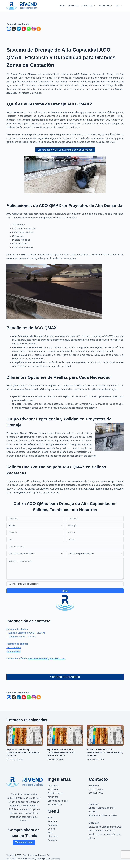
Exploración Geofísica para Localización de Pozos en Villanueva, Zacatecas (105, 752)
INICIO (62, 6)
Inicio (50, 817)
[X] (14, 29)
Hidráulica (53, 789)
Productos (53, 825)
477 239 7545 (96, 789)
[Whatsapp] (29, 29)
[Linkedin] (19, 29)
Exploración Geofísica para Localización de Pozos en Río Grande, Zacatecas (61, 752)
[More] (38, 29)
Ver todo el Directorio (65, 677)
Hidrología (53, 785)
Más (118, 6)
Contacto (52, 840)
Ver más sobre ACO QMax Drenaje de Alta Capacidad (65, 150)
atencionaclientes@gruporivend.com (46, 658)
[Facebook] (9, 29)
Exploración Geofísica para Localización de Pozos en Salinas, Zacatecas (22, 752)
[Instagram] (33, 29)
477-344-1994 (13, 651)
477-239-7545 (13, 647)
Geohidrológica (55, 793)
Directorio (52, 836)
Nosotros (52, 821)
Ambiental (53, 797)
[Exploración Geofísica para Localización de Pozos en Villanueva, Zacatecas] (105, 735)
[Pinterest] (24, 29)
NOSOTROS (73, 6)
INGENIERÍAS (104, 6)
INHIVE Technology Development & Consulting (40, 858)
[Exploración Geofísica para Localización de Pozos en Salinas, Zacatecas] (24, 735)
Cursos (51, 829)
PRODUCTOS (87, 6)
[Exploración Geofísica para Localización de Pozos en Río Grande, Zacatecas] (65, 735)
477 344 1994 (96, 793)
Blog (50, 832)
